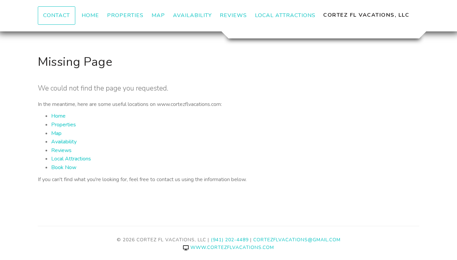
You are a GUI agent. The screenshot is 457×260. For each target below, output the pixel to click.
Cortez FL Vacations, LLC (366, 15)
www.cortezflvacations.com (232, 247)
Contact (56, 15)
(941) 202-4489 (230, 240)
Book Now (63, 167)
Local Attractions (285, 15)
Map (158, 15)
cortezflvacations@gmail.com (297, 240)
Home (90, 15)
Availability (192, 15)
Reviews (233, 15)
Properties (125, 15)
